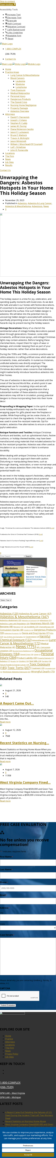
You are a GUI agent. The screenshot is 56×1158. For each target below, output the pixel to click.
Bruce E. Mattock (18, 135)
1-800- (13, 48)
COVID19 (28, 630)
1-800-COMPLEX (10, 1082)
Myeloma (20, 84)
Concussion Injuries (11, 629)
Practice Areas (12, 72)
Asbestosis (37, 206)
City (1, 912)
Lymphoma (21, 87)
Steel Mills (35, 661)
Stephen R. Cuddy (18, 123)
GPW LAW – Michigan (10, 1097)
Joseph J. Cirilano (18, 120)
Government (32, 637)
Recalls (14, 661)
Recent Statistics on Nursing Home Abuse (25, 1121)
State (2, 924)
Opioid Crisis (26, 654)
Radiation (5, 661)
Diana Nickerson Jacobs (22, 129)
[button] (8, 4)
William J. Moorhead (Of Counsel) (26, 144)
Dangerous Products (20, 99)
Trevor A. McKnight (19, 138)
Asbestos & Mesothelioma (18, 206)
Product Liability (27, 658)
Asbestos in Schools (30, 620)
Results (8, 165)
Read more (5, 721)
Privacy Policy (11, 1053)
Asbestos (22, 203)
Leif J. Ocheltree (18, 147)
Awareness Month (42, 623)
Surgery (46, 661)
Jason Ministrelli (18, 141)
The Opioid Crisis (18, 102)
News (8, 159)
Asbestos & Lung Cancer (40, 203)
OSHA (37, 654)
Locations (10, 153)
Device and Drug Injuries (36, 633)
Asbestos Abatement (10, 620)
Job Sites (9, 162)
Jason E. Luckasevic (19, 132)
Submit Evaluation (8, 1005)
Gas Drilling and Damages (15, 637)
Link (52, 528)
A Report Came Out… (17, 703)
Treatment (38, 668)
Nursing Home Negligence (23, 105)
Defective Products (12, 633)
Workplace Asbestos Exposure (17, 672)
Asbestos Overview (19, 111)
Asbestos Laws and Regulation (15, 623)
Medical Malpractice (20, 93)
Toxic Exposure (17, 90)
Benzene (6, 626)
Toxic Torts (19, 668)
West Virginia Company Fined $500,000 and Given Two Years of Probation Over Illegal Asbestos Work (30, 1126)
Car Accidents (31, 626)
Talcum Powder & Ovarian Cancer (14, 665)
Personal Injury (17, 96)
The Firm (9, 156)
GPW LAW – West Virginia (12, 1093)
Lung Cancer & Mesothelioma (24, 75)
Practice (9, 1038)
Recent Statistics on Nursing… (24, 743)
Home (8, 69)
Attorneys (10, 114)
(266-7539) (7, 1087)
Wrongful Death (43, 671)
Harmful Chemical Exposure (25, 638)
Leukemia (20, 81)
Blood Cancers (17, 78)
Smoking (24, 661)
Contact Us (10, 59)
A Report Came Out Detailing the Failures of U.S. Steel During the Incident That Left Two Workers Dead (29, 1115)
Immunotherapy (40, 640)
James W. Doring (18, 126)
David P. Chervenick (19, 117)
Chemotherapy (46, 627)
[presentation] (20, 996)
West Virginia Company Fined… (25, 782)
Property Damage (19, 108)
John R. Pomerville (19, 150)
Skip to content (7, 1)
